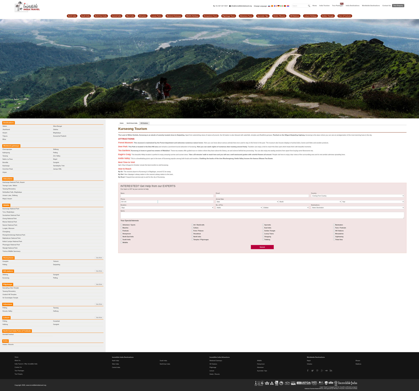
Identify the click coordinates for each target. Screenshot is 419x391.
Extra (5, 341)
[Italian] (282, 6)
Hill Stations (294, 16)
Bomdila (5, 162)
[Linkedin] (330, 370)
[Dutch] (288, 6)
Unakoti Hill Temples (9, 294)
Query (123, 211)
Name (122, 193)
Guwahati (56, 321)
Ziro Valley (56, 156)
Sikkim (5, 126)
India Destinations (352, 5)
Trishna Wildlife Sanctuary (11, 251)
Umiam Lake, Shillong (10, 195)
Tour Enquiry (398, 5)
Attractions (7, 179)
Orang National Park (10, 218)
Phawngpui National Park (11, 245)
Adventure (7, 304)
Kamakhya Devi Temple (11, 288)
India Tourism (324, 5)
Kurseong (6, 278)
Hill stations (8, 271)
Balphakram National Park (12, 238)
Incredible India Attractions (220, 357)
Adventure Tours (246, 16)
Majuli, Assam (7, 198)
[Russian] (269, 6)
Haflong (55, 311)
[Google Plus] (322, 370)
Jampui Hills (57, 169)
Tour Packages (337, 5)
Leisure (6, 318)
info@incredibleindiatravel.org (241, 6)
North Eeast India (132, 123)
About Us (18, 360)
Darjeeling (56, 264)
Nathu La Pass (8, 159)
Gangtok (56, 162)
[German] (278, 6)
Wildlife (6, 205)
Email (218, 193)
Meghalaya (57, 133)
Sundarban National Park (11, 215)
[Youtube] (326, 370)
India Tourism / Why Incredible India (26, 364)
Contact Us (386, 5)
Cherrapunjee (7, 149)
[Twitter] (313, 370)
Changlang (6, 231)
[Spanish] (272, 6)
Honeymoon (8, 258)
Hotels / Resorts (279, 16)
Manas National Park (10, 222)
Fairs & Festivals (345, 16)
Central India (116, 16)
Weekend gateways (11, 146)
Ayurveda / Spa (262, 16)
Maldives (358, 364)
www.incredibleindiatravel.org (36, 385)
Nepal (309, 360)
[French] (275, 6)
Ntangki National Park (10, 248)
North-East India (165, 364)
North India (72, 16)
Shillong (56, 149)
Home (315, 5)
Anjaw (5, 172)
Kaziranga (6, 166)
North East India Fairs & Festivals (17, 331)
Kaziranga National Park (11, 209)
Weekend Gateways (174, 16)
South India (85, 16)
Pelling (55, 152)
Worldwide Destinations (371, 5)
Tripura (5, 136)
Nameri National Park (10, 225)
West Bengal (57, 126)
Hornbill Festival (8, 334)
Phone (123, 199)
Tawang (5, 156)
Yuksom (56, 261)
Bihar (4, 139)
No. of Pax (219, 205)
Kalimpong (6, 152)
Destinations (8, 123)
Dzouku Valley (7, 311)
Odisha (55, 129)
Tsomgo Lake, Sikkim (10, 185)
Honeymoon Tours (210, 16)
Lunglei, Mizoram (8, 228)
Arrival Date (220, 199)
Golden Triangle (328, 16)
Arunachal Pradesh (59, 136)
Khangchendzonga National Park (14, 235)
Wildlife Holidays (192, 16)
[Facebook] (309, 370)
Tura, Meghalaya (8, 212)
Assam (5, 133)
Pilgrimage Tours (228, 16)
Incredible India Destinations (123, 357)
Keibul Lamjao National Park (12, 241)
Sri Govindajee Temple (10, 298)
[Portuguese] (285, 6)
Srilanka (309, 364)
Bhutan (358, 360)
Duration (123, 205)
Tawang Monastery (9, 189)
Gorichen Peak (8, 169)
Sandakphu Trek (58, 166)
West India (130, 16)
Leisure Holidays (310, 16)
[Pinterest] (317, 370)
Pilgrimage (7, 284)
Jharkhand (6, 129)
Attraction (142, 16)
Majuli (55, 159)
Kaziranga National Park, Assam (14, 182)
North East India (101, 16)
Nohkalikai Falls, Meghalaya (12, 192)
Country (313, 193)
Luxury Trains (156, 16)
